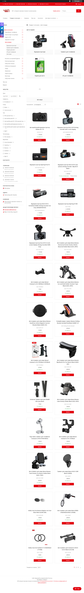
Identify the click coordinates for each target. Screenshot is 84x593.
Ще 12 (6, 156)
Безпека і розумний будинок (12, 58)
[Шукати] (78, 10)
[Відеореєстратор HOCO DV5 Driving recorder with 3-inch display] (68, 117)
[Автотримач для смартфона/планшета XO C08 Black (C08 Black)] (40, 271)
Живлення (7, 71)
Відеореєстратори (39, 52)
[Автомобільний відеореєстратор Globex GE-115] (40, 117)
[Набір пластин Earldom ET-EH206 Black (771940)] (40, 537)
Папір (6, 68)
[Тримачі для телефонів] (68, 41)
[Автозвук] (40, 89)
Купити (39, 140)
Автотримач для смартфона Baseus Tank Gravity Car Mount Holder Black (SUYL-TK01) (40, 473)
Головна (5, 18)
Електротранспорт (10, 61)
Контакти (40, 18)
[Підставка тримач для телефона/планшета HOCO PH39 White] (40, 426)
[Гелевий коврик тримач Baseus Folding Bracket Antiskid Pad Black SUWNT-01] (68, 310)
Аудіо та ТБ (8, 37)
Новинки (26, 18)
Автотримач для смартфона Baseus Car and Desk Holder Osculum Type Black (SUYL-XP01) (68, 284)
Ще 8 (6, 131)
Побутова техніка (9, 63)
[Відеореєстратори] (40, 41)
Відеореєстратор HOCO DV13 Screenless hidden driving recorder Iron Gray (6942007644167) (40, 205)
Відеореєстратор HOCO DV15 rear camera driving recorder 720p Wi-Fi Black (68, 166)
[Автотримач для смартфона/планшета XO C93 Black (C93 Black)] (40, 350)
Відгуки (5, 85)
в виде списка (80, 104)
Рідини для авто (40, 76)
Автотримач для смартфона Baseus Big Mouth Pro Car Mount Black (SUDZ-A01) (68, 362)
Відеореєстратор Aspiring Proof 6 (40, 164)
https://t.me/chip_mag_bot (10, 212)
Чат (78, 588)
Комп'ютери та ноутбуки (11, 34)
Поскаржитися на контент (46, 581)
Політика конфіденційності (60, 581)
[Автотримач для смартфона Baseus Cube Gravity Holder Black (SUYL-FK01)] (68, 389)
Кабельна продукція (10, 66)
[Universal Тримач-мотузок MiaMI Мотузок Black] (40, 389)
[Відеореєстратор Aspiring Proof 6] (40, 154)
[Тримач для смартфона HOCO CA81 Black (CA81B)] (68, 461)
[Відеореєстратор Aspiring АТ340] (68, 193)
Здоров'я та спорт (10, 39)
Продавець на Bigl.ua (42, 579)
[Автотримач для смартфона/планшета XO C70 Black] (68, 426)
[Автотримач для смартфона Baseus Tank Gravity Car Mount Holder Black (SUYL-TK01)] (40, 461)
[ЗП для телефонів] (68, 65)
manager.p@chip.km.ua (10, 209)
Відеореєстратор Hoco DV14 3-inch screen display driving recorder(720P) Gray (39, 244)
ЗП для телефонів (68, 76)
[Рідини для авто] (40, 65)
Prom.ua (50, 578)
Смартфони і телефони (11, 32)
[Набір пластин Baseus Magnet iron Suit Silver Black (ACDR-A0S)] (40, 500)
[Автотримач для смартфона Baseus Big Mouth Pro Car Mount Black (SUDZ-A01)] (68, 350)
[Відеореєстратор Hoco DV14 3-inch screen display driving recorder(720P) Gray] (40, 232)
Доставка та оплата (50, 18)
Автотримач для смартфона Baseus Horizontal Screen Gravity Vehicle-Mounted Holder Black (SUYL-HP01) (68, 244)
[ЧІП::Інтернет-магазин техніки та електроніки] (6, 14)
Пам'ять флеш (8, 73)
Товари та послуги (15, 18)
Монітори (7, 76)
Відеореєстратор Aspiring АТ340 (67, 204)
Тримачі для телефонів (68, 52)
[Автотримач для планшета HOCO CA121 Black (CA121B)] (68, 537)
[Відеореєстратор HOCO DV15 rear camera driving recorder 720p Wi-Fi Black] (68, 154)
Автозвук (40, 99)
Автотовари (8, 42)
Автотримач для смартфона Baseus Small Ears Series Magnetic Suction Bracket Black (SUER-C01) (40, 323)
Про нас (33, 18)
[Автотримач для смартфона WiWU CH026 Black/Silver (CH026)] (68, 500)
